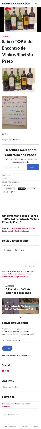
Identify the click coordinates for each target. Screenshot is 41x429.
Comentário (30, 266)
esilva (4, 179)
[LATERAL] (20, 317)
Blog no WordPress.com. (10, 415)
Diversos (5, 36)
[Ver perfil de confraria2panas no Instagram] (8, 371)
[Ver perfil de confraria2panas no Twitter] (5, 371)
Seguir (7, 348)
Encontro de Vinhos (11, 182)
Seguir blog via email (15, 322)
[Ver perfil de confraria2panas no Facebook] (3, 371)
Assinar (33, 167)
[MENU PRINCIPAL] (35, 3)
